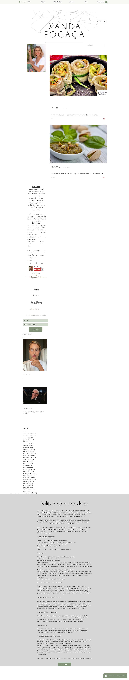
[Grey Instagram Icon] (36, 263)
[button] (106, 1)
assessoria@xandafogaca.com (83, 658)
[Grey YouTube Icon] (42, 263)
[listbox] (100, 21)
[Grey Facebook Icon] (31, 263)
